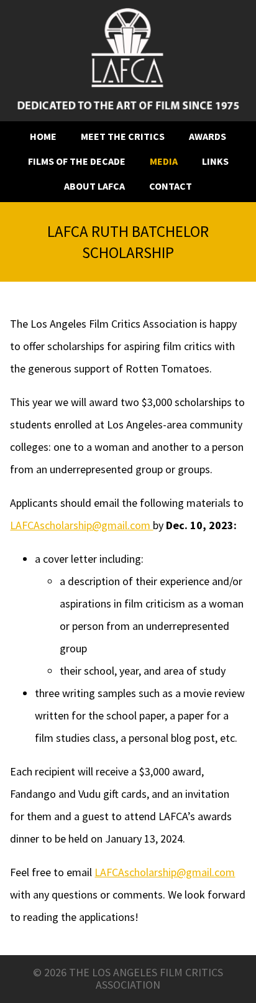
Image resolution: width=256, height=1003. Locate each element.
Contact (170, 186)
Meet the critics (123, 136)
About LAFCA (94, 186)
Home (43, 136)
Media (164, 161)
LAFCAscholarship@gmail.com (81, 525)
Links (215, 161)
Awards (207, 136)
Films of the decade (77, 161)
